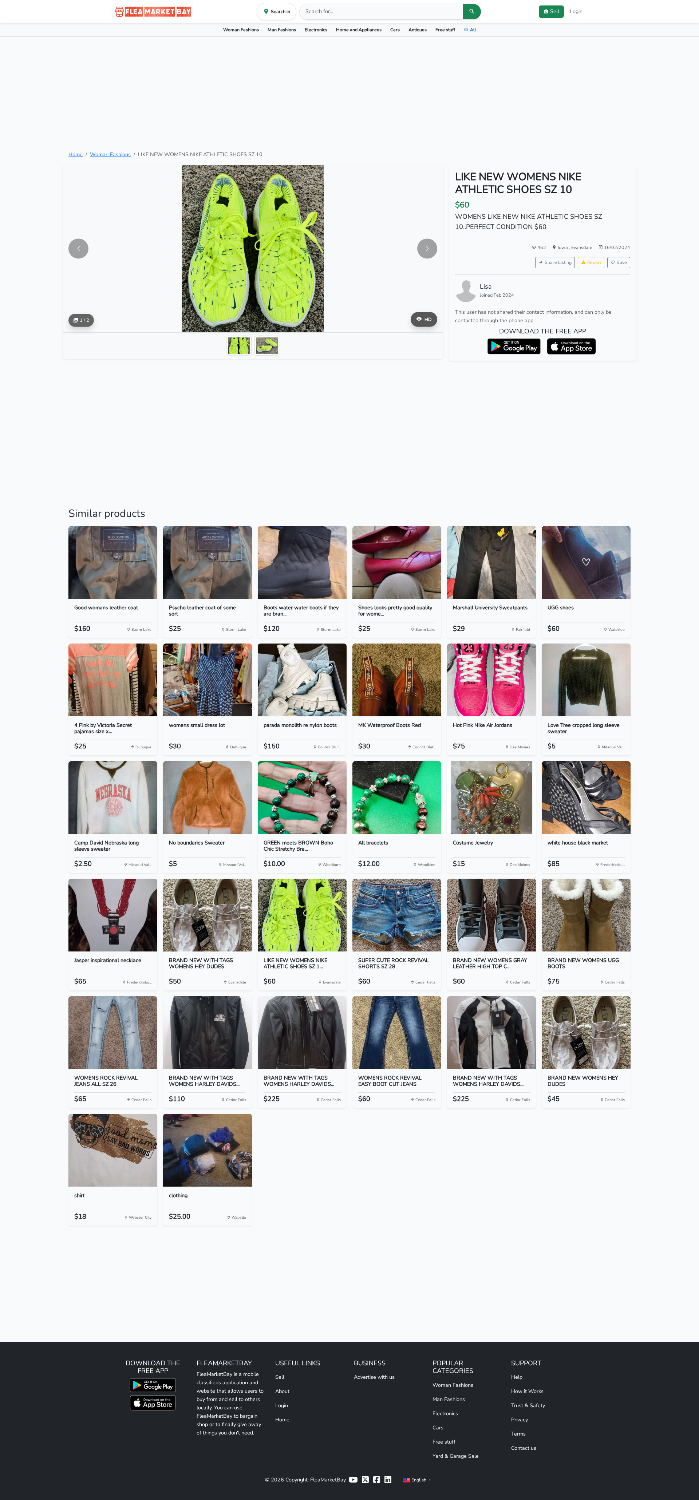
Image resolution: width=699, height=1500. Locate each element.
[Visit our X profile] (365, 1480)
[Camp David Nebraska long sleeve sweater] (112, 797)
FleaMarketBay (328, 1479)
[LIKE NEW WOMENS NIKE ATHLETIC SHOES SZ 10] (302, 915)
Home (75, 154)
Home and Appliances (359, 30)
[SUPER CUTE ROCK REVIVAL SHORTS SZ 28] (396, 915)
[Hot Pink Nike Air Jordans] (491, 680)
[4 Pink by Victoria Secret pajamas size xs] (112, 680)
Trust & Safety (528, 1405)
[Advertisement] (349, 94)
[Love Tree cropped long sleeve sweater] (586, 680)
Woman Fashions (241, 30)
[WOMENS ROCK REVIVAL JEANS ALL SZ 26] (112, 1032)
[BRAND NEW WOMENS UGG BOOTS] (586, 915)
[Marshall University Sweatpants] (491, 562)
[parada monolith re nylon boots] (302, 680)
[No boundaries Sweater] (207, 797)
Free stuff (445, 30)
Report (594, 262)
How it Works (527, 1391)
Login (576, 11)
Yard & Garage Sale (456, 1456)
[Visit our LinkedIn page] (388, 1480)
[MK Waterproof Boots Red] (396, 680)
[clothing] (207, 1150)
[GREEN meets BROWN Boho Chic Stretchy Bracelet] (302, 797)
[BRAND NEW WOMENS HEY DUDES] (586, 1032)
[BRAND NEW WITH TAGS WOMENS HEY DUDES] (207, 915)
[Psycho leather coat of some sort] (207, 562)
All (473, 30)
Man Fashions (282, 30)
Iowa (563, 247)
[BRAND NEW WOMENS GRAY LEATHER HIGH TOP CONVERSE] (491, 915)
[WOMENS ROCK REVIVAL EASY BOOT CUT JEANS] (396, 1032)
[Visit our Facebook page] (377, 1480)
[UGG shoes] (586, 562)
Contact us (523, 1448)
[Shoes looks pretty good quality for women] (396, 562)
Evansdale (581, 247)
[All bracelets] (396, 797)
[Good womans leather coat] (112, 562)
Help (516, 1377)
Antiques (417, 30)
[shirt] (112, 1150)
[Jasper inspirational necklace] (112, 915)
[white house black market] (586, 797)
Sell (279, 1377)
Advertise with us (374, 1377)
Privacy (519, 1419)
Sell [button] (554, 11)
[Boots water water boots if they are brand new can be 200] (302, 562)
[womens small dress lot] (207, 680)
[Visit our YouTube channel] (353, 1480)
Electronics (316, 30)
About (282, 1391)
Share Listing (558, 262)
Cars (395, 30)
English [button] (418, 1480)
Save (622, 262)
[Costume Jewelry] (491, 797)
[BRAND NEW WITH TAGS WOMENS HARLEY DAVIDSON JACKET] (207, 1032)
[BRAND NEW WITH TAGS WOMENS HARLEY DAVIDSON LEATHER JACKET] (302, 1032)
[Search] (472, 11)
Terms (518, 1433)
